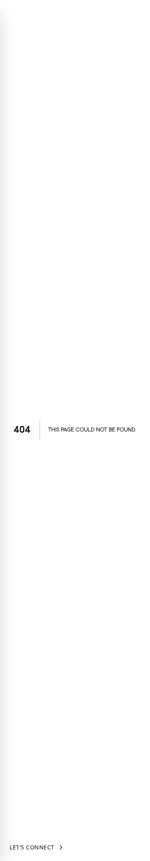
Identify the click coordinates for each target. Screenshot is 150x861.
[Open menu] (137, 14)
